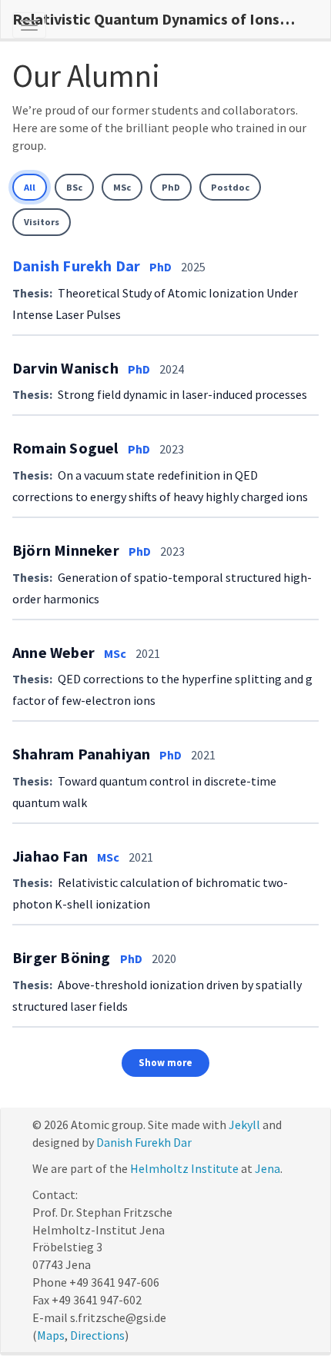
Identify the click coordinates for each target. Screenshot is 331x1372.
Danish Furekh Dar (76, 265)
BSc (74, 187)
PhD (171, 187)
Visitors (41, 222)
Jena (267, 1168)
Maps (51, 1335)
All (29, 187)
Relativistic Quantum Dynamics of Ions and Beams (159, 18)
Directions (97, 1335)
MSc (122, 187)
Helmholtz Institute (184, 1168)
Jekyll (244, 1124)
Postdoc (230, 187)
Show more (165, 1062)
